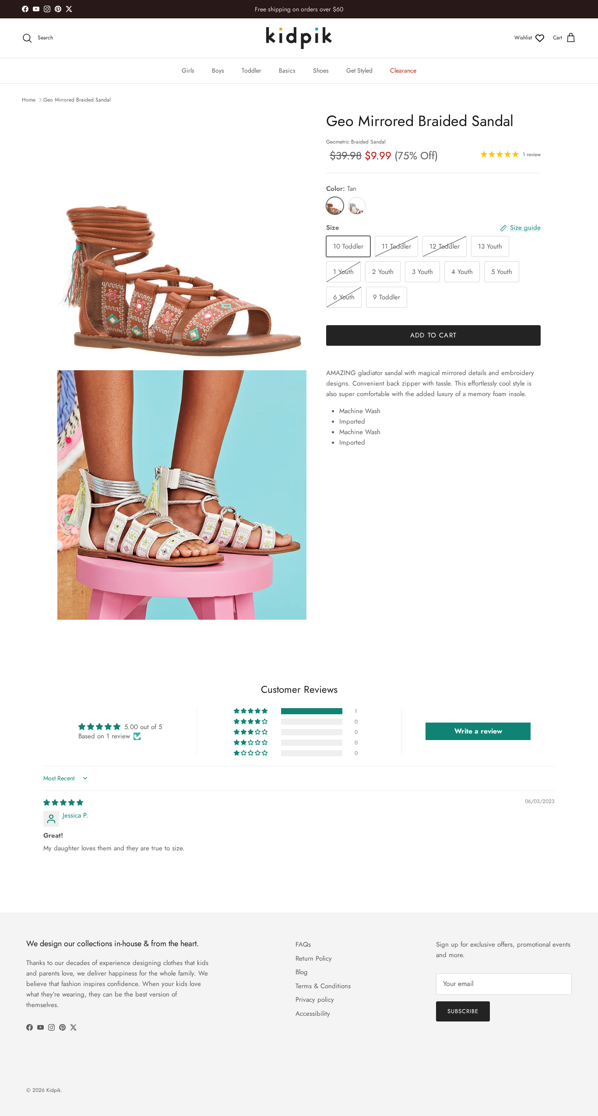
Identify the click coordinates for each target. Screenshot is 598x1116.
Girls (188, 70)
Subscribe (462, 1011)
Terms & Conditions (323, 986)
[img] (63, 802)
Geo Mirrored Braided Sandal (77, 100)
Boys (218, 70)
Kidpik (53, 1090)
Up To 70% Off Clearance (299, 10)
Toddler (251, 70)
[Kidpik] (299, 38)
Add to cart (433, 335)
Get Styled (359, 70)
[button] (251, 711)
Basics (287, 70)
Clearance (403, 70)
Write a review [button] (478, 731)
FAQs (303, 944)
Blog (301, 972)
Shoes (321, 70)
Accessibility (312, 1013)
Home (28, 100)
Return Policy (313, 958)
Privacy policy (314, 999)
